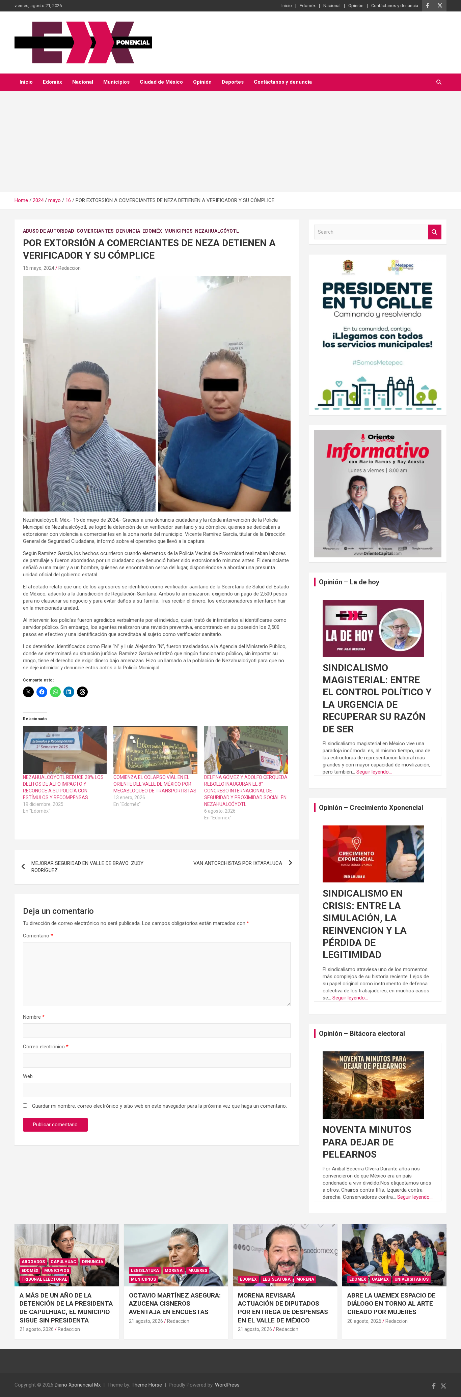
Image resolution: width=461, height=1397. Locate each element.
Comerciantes (95, 231)
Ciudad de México (161, 82)
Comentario (38, 936)
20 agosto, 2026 (364, 1321)
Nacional (332, 5)
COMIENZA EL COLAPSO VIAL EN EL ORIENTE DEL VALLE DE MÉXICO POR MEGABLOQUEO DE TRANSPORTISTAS (154, 784)
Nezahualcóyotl (217, 231)
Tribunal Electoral (44, 1279)
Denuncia (128, 231)
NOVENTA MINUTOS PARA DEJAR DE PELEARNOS (367, 1142)
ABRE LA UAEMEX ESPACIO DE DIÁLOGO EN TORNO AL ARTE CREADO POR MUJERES (391, 1303)
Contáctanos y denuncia (394, 5)
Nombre (34, 1017)
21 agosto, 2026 (37, 1329)
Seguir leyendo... (374, 772)
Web (28, 1076)
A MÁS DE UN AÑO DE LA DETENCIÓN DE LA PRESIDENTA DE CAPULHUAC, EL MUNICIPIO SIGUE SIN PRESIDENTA (66, 1307)
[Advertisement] (230, 141)
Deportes (233, 82)
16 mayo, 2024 (38, 268)
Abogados (33, 1261)
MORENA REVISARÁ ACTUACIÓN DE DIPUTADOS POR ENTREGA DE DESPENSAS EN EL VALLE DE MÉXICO (283, 1307)
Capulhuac (63, 1261)
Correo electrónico (46, 1047)
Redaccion (69, 268)
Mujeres (197, 1270)
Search (434, 232)
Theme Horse (147, 1385)
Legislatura (145, 1270)
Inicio (286, 5)
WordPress (227, 1385)
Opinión (355, 5)
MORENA (174, 1270)
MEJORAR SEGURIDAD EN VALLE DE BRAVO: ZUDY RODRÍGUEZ (87, 866)
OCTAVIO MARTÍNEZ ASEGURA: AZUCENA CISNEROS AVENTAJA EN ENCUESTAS (175, 1303)
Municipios (116, 82)
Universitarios (412, 1279)
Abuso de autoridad (48, 231)
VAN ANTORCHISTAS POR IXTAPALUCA (237, 863)
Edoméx (308, 5)
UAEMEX (380, 1279)
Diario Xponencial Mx (78, 1385)
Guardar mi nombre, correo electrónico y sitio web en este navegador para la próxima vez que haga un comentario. (159, 1106)
